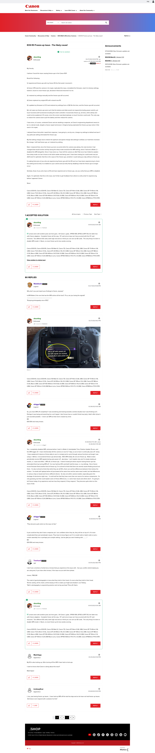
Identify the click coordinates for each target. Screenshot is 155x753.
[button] (102, 362)
